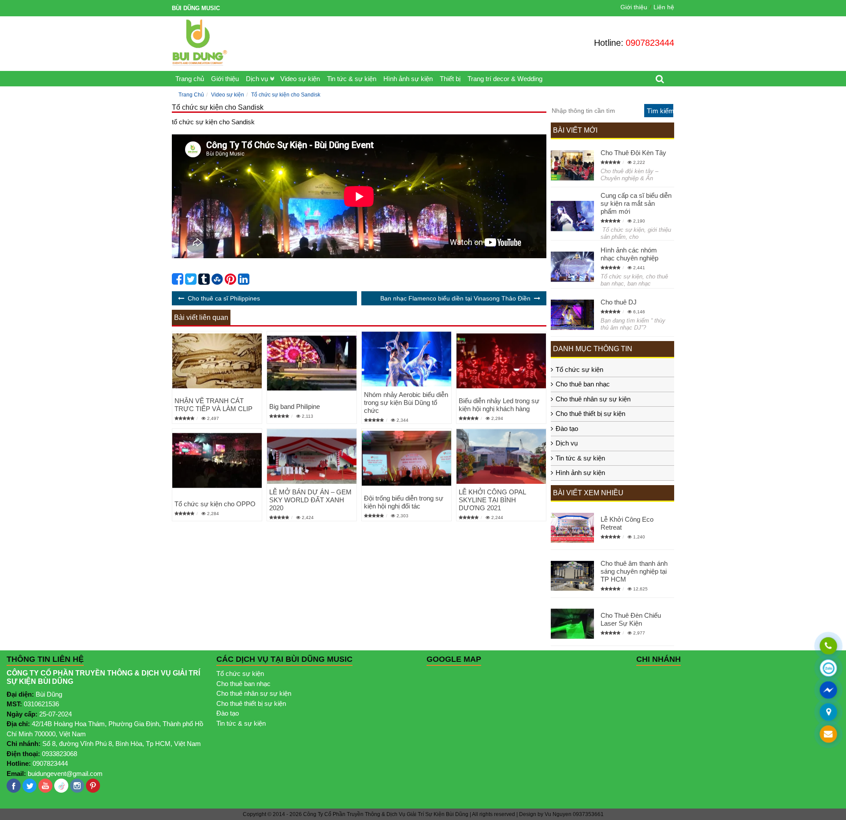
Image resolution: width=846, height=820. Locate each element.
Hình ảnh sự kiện (408, 78)
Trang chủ (189, 78)
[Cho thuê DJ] (572, 315)
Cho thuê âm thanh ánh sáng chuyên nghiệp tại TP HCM (634, 571)
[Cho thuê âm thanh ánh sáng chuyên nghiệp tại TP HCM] (572, 575)
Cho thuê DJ (619, 302)
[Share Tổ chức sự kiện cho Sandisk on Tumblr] (204, 281)
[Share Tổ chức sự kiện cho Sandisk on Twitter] (191, 281)
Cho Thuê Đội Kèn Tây (633, 152)
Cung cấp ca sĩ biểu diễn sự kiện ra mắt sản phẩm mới (636, 203)
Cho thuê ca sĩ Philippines (224, 298)
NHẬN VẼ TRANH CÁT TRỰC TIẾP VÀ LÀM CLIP (213, 404)
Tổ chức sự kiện (579, 369)
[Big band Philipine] (311, 362)
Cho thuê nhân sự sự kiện (593, 399)
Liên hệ (663, 7)
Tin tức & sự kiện (351, 78)
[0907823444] (828, 646)
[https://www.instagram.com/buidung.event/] (77, 786)
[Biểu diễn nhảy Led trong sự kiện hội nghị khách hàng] (501, 361)
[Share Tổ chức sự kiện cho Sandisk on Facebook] (177, 281)
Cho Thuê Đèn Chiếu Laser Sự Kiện (631, 619)
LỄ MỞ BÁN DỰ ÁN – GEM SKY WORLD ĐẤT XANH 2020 (310, 500)
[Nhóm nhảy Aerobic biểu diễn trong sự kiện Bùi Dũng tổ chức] (406, 358)
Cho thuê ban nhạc (583, 384)
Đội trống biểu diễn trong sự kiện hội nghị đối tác (403, 502)
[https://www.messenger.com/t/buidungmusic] (828, 695)
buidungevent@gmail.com (65, 773)
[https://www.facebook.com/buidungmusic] (14, 786)
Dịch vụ (257, 78)
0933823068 (59, 753)
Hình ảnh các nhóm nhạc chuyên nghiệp (629, 254)
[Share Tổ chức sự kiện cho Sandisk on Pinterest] (230, 281)
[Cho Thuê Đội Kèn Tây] (572, 165)
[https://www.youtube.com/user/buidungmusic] (45, 786)
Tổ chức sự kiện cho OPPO (215, 504)
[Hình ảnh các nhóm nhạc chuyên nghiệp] (572, 267)
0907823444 (650, 43)
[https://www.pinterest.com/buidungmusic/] (93, 786)
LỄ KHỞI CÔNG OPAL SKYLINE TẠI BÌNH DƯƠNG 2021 (492, 500)
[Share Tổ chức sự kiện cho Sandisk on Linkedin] (243, 281)
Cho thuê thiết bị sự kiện (590, 413)
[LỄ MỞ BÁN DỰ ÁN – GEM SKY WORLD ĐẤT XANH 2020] (311, 456)
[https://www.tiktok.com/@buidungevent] (61, 786)
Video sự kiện (300, 78)
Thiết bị (450, 78)
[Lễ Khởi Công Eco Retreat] (572, 527)
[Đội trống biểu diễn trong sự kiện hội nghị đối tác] (406, 458)
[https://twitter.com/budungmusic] (29, 786)
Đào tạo (567, 428)
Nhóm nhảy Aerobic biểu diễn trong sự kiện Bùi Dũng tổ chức (406, 402)
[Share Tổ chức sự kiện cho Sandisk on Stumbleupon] (217, 281)
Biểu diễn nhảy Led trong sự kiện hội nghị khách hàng (499, 404)
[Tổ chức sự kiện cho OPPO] (217, 460)
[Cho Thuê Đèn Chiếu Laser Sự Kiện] (572, 624)
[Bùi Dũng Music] (200, 43)
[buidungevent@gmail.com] (828, 734)
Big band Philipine (294, 406)
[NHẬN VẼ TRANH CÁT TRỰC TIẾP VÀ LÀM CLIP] (217, 361)
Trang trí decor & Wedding (505, 78)
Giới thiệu (633, 7)
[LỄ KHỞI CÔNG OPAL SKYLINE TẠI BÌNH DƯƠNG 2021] (501, 456)
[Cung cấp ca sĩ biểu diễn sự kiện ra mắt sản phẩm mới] (572, 216)
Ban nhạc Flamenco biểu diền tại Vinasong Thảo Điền (455, 298)
